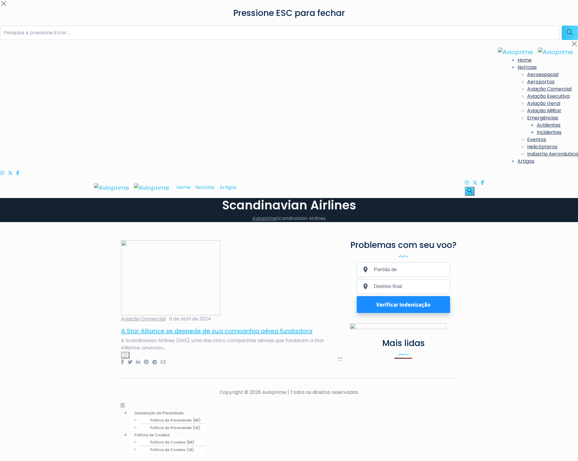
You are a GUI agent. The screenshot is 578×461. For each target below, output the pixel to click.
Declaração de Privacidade (159, 413)
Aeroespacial (542, 74)
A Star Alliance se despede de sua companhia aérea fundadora (216, 331)
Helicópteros (542, 146)
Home (524, 60)
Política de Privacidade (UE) (175, 427)
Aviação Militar (544, 110)
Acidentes (549, 125)
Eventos (536, 139)
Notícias (527, 67)
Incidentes (549, 132)
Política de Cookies (152, 435)
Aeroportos (541, 81)
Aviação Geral (543, 103)
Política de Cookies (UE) (172, 449)
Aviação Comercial (549, 88)
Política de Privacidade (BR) (175, 420)
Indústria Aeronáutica (552, 153)
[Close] (3, 3)
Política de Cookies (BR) (172, 442)
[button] (289, 405)
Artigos (525, 161)
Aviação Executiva (548, 96)
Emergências (542, 117)
